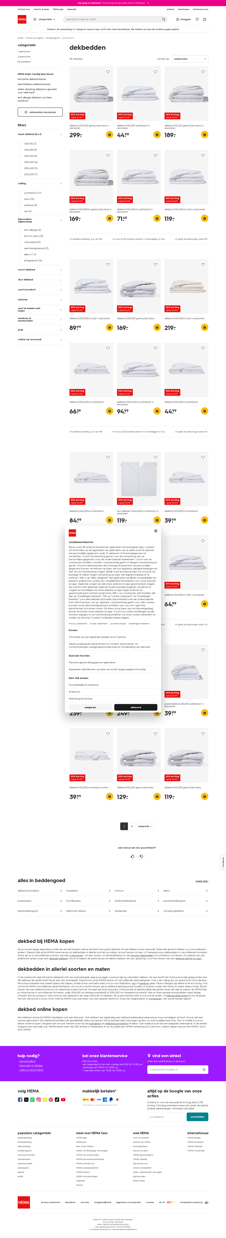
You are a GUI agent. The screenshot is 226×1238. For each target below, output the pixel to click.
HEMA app (81, 1137)
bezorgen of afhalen (31, 1065)
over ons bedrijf (141, 1137)
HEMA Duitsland (195, 1142)
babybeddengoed (28, 911)
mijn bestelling (27, 1061)
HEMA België (194, 1137)
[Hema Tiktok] (57, 1099)
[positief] (132, 856)
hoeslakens (72, 890)
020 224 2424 (89, 1061)
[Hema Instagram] (38, 1099)
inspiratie (80, 1180)
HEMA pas (81, 1142)
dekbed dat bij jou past (189, 958)
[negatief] (141, 856)
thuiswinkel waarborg (191, 1202)
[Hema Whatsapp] (32, 1099)
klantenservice (140, 1163)
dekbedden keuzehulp (42, 112)
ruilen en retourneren (32, 1069)
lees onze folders (85, 1146)
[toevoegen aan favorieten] (108, 71)
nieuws (79, 1185)
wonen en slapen (35, 38)
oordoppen (155, 998)
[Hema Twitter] (26, 1099)
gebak (21, 1172)
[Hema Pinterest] (51, 1099)
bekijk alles (202, 881)
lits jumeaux (24, 61)
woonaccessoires (26, 1155)
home (21, 38)
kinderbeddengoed (125, 900)
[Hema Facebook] (20, 1099)
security (85, 1202)
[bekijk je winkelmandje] (204, 19)
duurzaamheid (140, 1146)
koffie (20, 1176)
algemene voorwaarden (128, 1202)
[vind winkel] (204, 1069)
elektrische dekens (76, 911)
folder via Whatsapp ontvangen (92, 1150)
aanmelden (197, 1116)
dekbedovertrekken (28, 890)
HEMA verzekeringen (87, 1176)
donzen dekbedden (142, 955)
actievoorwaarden (142, 1168)
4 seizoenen (76, 955)
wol (134, 983)
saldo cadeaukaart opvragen (147, 1172)
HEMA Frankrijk (194, 1146)
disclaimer (70, 1202)
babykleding (24, 1146)
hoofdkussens (73, 900)
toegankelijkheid (102, 1202)
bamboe (144, 983)
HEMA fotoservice (85, 1163)
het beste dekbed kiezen (32, 79)
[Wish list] (197, 19)
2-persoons (24, 56)
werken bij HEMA (141, 1142)
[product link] (91, 93)
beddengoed (53, 38)
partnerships (139, 1176)
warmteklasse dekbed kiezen (34, 84)
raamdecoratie (25, 1163)
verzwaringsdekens (173, 911)
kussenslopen (25, 900)
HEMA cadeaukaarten (87, 1168)
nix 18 (162, 1202)
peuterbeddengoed (174, 900)
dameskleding (25, 1137)
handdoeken (24, 1159)
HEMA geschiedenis (143, 1155)
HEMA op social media (87, 1155)
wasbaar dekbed (58, 958)
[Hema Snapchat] (45, 1099)
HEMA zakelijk (140, 1159)
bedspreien (121, 911)
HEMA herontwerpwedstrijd (90, 1159)
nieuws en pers (140, 1150)
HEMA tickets (82, 1172)
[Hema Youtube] (63, 1099)
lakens (166, 890)
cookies (150, 1202)
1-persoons (24, 51)
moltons (119, 890)
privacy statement (50, 1202)
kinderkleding (24, 1142)
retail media (139, 1180)
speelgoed (23, 1168)
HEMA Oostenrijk (195, 1150)
